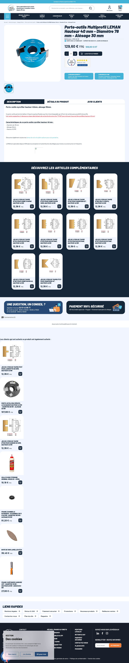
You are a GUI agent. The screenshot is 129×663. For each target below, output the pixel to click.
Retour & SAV (30, 611)
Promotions (68, 611)
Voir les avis (82, 65)
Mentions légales (11, 611)
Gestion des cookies (94, 658)
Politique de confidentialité (78, 658)
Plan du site (28, 616)
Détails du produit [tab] (58, 101)
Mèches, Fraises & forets (57, 629)
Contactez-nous (11, 616)
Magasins (44, 616)
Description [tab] (14, 101)
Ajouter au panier (91, 54)
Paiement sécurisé (49, 611)
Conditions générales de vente (59, 658)
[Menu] (7, 16)
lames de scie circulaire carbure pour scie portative (42, 137)
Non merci (12, 654)
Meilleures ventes (108, 611)
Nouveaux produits (87, 611)
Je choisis (27, 654)
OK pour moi (41, 654)
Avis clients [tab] (94, 101)
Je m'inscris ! (115, 645)
